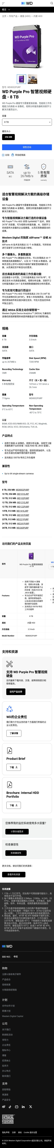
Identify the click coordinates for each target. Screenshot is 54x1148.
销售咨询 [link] (27, 147)
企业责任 (6, 1045)
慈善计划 (6, 1011)
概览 (4, 9)
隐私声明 (5, 1132)
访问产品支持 (16, 691)
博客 (4, 1055)
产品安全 (6, 1100)
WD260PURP (23, 528)
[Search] (52, 3)
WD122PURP (23, 507)
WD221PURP (23, 519)
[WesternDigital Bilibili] (16, 1107)
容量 (4, 116)
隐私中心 (6, 1050)
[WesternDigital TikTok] (9, 1107)
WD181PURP (23, 515)
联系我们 (6, 1076)
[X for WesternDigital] (31, 1107)
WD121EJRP (23, 502)
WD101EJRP (23, 494)
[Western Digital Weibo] (3, 1106)
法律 (14, 1132)
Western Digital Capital (12, 1016)
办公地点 (6, 1071)
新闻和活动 (7, 1034)
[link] (5, 155)
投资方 (5, 1066)
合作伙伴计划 (8, 1006)
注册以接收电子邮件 (11, 974)
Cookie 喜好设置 (30, 1132)
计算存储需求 (17, 831)
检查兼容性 (16, 853)
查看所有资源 (13, 874)
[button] (21, 79)
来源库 (5, 1094)
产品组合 (6, 979)
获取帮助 (6, 1089)
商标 (20, 1132)
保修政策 (6, 984)
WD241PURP (23, 523)
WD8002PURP (22, 490)
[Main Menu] (3, 3)
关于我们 (6, 1029)
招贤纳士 (6, 1060)
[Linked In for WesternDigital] (23, 1107)
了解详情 (14, 733)
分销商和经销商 (9, 990)
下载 (12, 767)
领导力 (5, 1040)
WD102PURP (23, 498)
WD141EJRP (22, 511)
